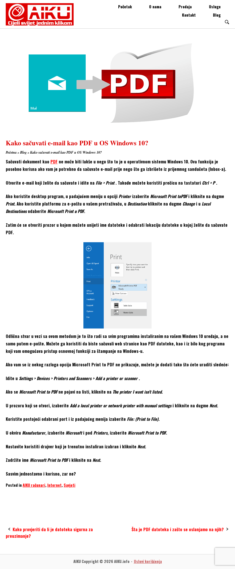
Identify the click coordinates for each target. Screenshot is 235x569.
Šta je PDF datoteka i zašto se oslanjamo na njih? (178, 529)
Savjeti (69, 485)
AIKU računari (34, 485)
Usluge (215, 6)
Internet (54, 485)
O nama (155, 6)
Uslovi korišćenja (148, 561)
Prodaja (185, 6)
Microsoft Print (21, 496)
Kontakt (189, 15)
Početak (125, 6)
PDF (54, 162)
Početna (11, 152)
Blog (217, 15)
